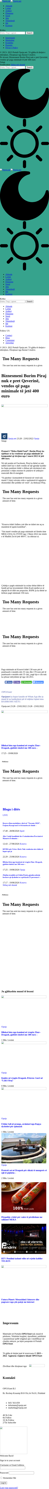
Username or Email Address (12, 1465)
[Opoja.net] (10, 1)
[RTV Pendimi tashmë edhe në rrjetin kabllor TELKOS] (23, 1253)
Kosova (23, 844)
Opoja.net (12, 438)
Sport (22, 831)
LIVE (5, 815)
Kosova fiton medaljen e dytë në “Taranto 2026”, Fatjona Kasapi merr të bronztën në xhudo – (21, 824)
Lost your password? (9, 1488)
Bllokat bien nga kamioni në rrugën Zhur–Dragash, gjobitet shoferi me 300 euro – (21, 746)
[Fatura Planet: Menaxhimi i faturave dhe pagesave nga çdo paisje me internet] (23, 1267)
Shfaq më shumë (18, 64)
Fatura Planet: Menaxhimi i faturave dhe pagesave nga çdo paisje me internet (20, 1300)
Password (4, 1473)
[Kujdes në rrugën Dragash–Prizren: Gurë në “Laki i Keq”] (23, 1043)
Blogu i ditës (11, 809)
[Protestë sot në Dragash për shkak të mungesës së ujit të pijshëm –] (23, 1162)
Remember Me (9, 1478)
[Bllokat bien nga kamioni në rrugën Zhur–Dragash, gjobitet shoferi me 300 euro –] (24, 712)
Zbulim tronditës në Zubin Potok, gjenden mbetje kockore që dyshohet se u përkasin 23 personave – (22, 876)
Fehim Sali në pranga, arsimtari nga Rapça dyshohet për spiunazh (21, 1125)
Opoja (36, 438)
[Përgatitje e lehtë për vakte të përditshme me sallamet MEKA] (23, 1211)
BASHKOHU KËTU (10, 701)
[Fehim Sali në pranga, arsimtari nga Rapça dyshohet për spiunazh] (23, 1089)
